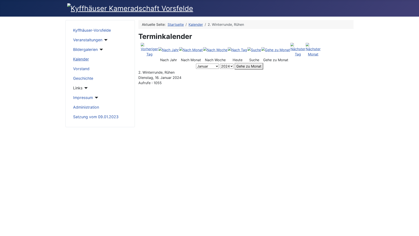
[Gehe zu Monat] (275, 49)
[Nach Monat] (191, 49)
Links (77, 88)
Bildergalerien (85, 49)
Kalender (81, 59)
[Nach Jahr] (168, 49)
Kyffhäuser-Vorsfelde (92, 30)
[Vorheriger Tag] (149, 49)
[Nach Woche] (215, 49)
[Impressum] (95, 98)
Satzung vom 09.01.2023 (95, 117)
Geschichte (83, 78)
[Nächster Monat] (313, 49)
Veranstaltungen (87, 40)
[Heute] (237, 49)
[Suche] (254, 49)
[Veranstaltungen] (105, 40)
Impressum (83, 97)
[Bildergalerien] (100, 49)
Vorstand (81, 68)
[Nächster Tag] (297, 49)
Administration (86, 107)
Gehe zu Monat (248, 66)
